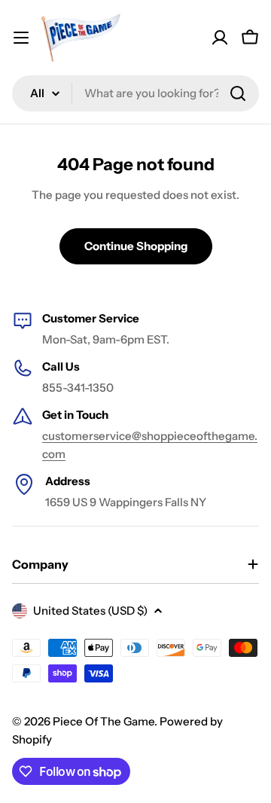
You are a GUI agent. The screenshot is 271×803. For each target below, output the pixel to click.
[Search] (238, 93)
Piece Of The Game (103, 721)
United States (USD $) (90, 610)
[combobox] (135, 93)
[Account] (220, 38)
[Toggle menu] (21, 38)
